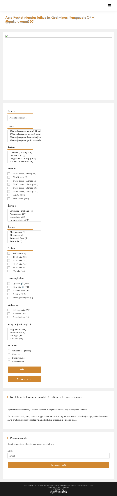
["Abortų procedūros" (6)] (24, 161)
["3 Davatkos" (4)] (24, 155)
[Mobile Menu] (108, 5)
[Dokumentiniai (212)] (24, 219)
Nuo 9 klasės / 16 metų (25, 191)
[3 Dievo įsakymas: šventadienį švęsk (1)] (24, 137)
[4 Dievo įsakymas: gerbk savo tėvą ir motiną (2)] (24, 140)
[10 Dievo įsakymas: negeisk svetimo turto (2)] (24, 134)
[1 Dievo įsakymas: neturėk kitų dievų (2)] (24, 131)
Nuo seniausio (18, 361)
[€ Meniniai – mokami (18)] (24, 210)
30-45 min (20, 264)
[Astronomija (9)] (24, 332)
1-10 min (19, 253)
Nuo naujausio (18, 357)
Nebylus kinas (21, 290)
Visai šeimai (21, 198)
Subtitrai (19, 294)
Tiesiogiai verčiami (23, 297)
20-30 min (20, 260)
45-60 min (19, 267)
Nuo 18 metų (20, 177)
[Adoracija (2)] (24, 241)
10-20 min (20, 257)
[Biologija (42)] (24, 335)
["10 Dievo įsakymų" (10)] (24, 152)
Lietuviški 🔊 (21, 287)
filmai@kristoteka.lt (58, 491)
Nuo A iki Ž (17, 354)
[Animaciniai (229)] (24, 213)
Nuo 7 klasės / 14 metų (25, 187)
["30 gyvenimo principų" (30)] (24, 158)
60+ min (19, 271)
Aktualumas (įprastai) (21, 350)
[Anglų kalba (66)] (24, 329)
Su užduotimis (21, 317)
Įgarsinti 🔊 (21, 283)
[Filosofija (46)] (24, 338)
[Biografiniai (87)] (24, 216)
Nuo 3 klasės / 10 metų (25, 180)
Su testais (19, 313)
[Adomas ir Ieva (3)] (24, 238)
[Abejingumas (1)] (24, 232)
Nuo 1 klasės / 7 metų (24, 173)
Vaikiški (19, 195)
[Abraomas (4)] (24, 235)
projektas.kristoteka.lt (58, 493)
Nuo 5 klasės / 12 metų (25, 184)
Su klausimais (21, 310)
